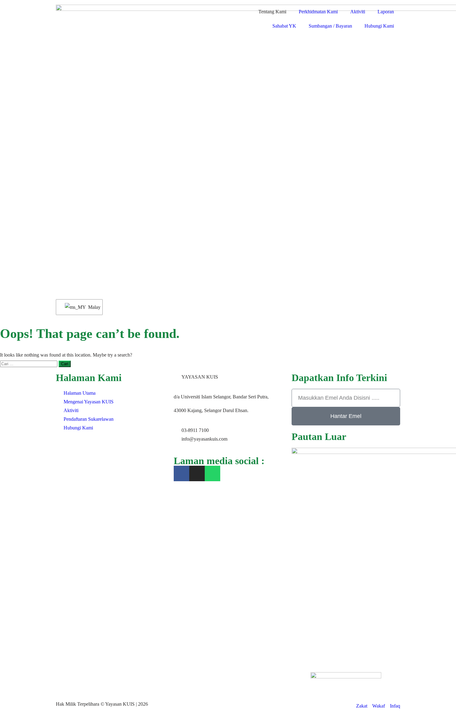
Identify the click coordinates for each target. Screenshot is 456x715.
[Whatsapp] (212, 473)
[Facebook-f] (181, 473)
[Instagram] (197, 473)
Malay (91, 307)
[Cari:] (29, 363)
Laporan (386, 11)
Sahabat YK (284, 26)
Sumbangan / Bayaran (330, 26)
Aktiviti (357, 11)
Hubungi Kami (379, 26)
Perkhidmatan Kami (318, 11)
